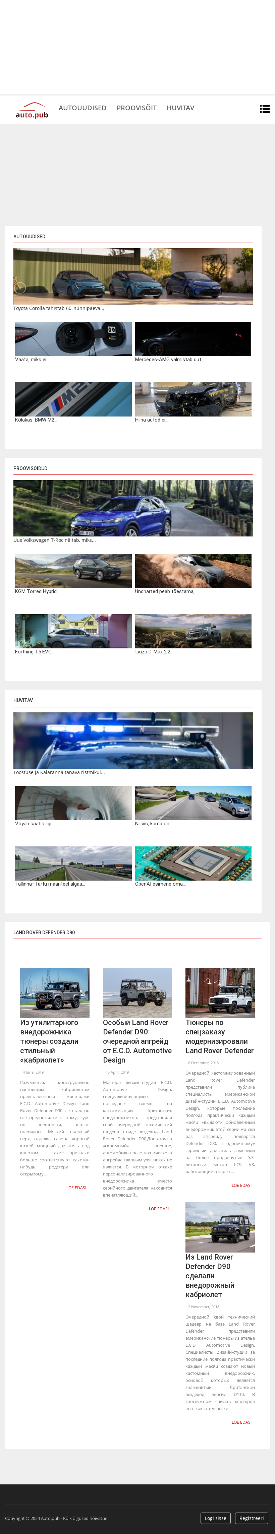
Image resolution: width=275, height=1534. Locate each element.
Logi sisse (215, 1518)
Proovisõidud (30, 468)
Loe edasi (76, 1188)
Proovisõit (137, 107)
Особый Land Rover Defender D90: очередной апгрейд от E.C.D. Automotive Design (137, 1041)
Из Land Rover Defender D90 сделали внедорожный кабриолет (209, 1276)
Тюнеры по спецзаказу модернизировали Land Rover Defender (219, 1036)
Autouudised (83, 107)
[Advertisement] (137, 47)
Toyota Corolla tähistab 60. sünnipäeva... (58, 308)
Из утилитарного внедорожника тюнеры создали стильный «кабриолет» (49, 1041)
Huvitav (180, 107)
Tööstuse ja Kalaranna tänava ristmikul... (59, 772)
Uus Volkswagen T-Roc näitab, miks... (54, 540)
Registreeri (251, 1518)
